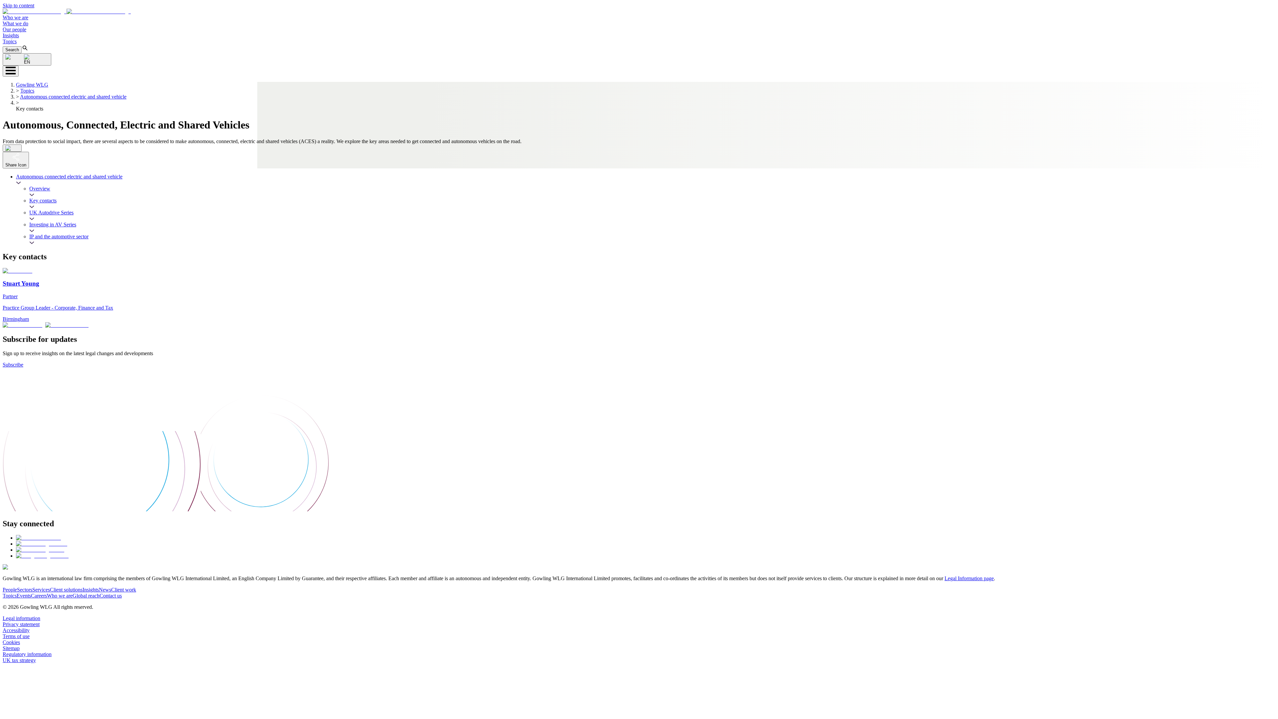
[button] (67, 11)
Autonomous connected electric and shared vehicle (73, 97)
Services (41, 590)
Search (12, 49)
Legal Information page (969, 578)
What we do (15, 23)
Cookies (11, 642)
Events (24, 596)
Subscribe (13, 364)
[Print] (12, 148)
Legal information (21, 618)
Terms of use (16, 636)
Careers (39, 596)
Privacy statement (21, 624)
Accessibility (16, 630)
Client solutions (66, 590)
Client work (123, 590)
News (105, 590)
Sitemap (11, 648)
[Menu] (11, 71)
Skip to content (18, 5)
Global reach (86, 596)
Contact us (111, 596)
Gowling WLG (32, 85)
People (10, 590)
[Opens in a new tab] (38, 538)
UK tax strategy (19, 660)
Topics (10, 41)
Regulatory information (27, 654)
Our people (14, 29)
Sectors (24, 590)
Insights (11, 35)
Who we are (15, 17)
